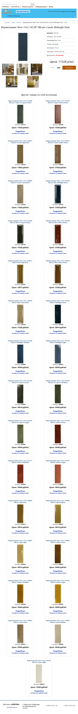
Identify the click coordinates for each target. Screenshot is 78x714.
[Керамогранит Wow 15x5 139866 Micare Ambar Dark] (57, 553)
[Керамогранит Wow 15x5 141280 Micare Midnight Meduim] (20, 354)
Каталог (5, 7)
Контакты (15, 7)
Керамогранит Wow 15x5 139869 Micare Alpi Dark (20, 501)
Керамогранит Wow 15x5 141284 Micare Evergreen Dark (20, 381)
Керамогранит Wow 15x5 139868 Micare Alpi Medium (58, 501)
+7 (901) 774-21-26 (13, 16)
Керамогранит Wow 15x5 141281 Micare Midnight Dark (58, 301)
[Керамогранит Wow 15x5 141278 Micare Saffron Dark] (57, 434)
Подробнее (20, 132)
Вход (51, 7)
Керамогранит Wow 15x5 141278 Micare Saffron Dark (58, 421)
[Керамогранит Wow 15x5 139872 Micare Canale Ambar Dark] (57, 154)
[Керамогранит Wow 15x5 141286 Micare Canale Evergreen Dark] (20, 114)
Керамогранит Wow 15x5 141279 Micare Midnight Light (58, 341)
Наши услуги (27, 7)
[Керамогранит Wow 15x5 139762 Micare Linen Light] (39, 673)
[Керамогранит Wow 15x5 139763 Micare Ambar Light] (57, 593)
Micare (19, 22)
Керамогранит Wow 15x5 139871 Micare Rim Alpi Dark (20, 262)
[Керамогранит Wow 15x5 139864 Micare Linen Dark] (20, 633)
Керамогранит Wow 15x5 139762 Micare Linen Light (39, 661)
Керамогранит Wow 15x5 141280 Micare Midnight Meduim (20, 341)
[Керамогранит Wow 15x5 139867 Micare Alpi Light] (20, 553)
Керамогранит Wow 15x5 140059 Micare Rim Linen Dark (20, 301)
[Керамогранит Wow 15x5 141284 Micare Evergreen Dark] (20, 393)
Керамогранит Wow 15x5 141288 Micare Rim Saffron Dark (58, 221)
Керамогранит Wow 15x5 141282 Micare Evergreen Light (20, 421)
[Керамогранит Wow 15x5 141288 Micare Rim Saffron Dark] (57, 234)
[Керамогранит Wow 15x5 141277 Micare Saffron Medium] (20, 473)
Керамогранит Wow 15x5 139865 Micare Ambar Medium (20, 581)
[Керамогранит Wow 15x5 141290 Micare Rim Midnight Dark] (57, 194)
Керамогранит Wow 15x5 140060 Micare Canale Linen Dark (20, 182)
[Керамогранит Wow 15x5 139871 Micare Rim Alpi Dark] (20, 274)
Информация (41, 7)
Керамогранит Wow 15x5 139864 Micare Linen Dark (20, 621)
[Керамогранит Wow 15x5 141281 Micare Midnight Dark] (57, 314)
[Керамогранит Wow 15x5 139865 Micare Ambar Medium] (20, 593)
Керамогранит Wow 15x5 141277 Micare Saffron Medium (20, 461)
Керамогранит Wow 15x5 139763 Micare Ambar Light (58, 581)
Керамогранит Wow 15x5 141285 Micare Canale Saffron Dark (58, 102)
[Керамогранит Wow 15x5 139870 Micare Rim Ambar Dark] (57, 274)
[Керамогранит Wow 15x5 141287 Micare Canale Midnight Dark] (22, 47)
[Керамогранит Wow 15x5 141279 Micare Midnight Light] (57, 354)
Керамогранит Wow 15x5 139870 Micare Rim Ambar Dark (58, 262)
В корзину (69, 68)
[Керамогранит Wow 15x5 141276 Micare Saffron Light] (57, 473)
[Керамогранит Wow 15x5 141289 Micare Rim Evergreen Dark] (20, 234)
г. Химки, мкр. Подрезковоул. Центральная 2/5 (31, 705)
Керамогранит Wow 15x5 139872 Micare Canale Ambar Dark (58, 142)
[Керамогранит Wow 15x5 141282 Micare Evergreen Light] (20, 434)
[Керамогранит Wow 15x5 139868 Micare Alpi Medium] (57, 513)
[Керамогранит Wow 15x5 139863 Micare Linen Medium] (57, 633)
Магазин (11, 704)
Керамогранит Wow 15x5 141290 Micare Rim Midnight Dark (58, 182)
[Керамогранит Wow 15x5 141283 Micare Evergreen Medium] (57, 393)
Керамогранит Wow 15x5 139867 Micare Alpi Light (20, 541)
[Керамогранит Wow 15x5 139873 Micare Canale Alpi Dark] (20, 154)
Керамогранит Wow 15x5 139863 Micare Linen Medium (58, 621)
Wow (13, 22)
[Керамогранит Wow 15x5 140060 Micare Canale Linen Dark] (20, 194)
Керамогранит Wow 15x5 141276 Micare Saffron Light (58, 461)
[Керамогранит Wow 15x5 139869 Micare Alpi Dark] (20, 513)
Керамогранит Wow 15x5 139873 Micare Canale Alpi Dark (20, 142)
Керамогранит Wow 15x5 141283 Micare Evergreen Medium (58, 381)
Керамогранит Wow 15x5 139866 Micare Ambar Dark (58, 541)
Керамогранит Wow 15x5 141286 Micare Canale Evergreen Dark (20, 102)
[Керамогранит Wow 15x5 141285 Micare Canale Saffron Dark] (57, 114)
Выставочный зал (23, 11)
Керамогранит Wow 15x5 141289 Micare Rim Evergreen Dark (20, 221)
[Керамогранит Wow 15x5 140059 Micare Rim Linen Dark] (20, 314)
